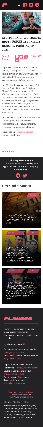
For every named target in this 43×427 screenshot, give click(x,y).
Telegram (9, 163)
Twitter (21, 163)
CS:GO (12, 151)
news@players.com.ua (14, 352)
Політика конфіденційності (21, 392)
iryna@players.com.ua (14, 374)
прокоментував (25, 132)
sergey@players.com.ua (27, 368)
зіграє (12, 70)
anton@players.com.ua (14, 383)
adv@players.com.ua (13, 358)
